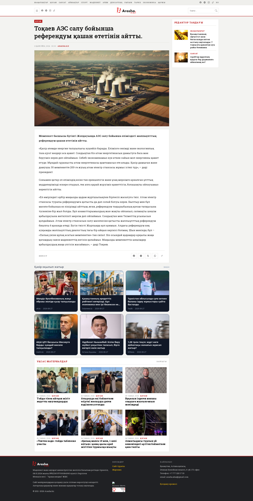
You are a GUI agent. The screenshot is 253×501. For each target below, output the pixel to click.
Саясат (62, 2)
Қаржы (161, 2)
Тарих (137, 2)
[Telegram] (205, 2)
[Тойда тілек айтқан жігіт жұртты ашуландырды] (57, 380)
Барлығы (162, 361)
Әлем (105, 2)
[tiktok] (213, 2)
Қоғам (53, 2)
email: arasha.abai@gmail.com (174, 477)
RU (217, 2)
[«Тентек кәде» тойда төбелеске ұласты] (57, 423)
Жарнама (116, 469)
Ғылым (128, 2)
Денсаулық (116, 2)
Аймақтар (73, 2)
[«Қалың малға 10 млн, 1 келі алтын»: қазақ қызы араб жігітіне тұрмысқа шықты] (102, 423)
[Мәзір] (37, 10)
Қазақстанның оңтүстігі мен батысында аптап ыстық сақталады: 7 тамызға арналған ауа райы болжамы (202, 41)
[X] (148, 255)
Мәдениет (95, 2)
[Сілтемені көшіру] (162, 255)
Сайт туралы (118, 466)
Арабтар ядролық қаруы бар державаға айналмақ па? (201, 59)
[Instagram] (209, 2)
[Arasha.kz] (126, 10)
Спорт (84, 2)
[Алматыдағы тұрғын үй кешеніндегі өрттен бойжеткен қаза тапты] (146, 423)
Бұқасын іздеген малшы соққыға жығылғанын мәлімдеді (140, 401)
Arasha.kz (63, 46)
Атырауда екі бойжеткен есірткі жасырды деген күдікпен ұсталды (97, 401)
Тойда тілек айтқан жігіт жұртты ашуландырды (53, 400)
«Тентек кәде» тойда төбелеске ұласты (56, 442)
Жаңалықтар (41, 2)
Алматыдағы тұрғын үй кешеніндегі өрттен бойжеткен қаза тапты (145, 443)
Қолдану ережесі (168, 484)
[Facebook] (201, 2)
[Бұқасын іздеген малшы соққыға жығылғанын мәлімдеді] (146, 380)
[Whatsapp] (155, 255)
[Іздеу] (216, 10)
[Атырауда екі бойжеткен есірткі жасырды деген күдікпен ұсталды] (102, 380)
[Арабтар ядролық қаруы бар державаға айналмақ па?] (181, 57)
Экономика (149, 2)
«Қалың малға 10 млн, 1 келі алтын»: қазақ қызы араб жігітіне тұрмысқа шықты (99, 443)
